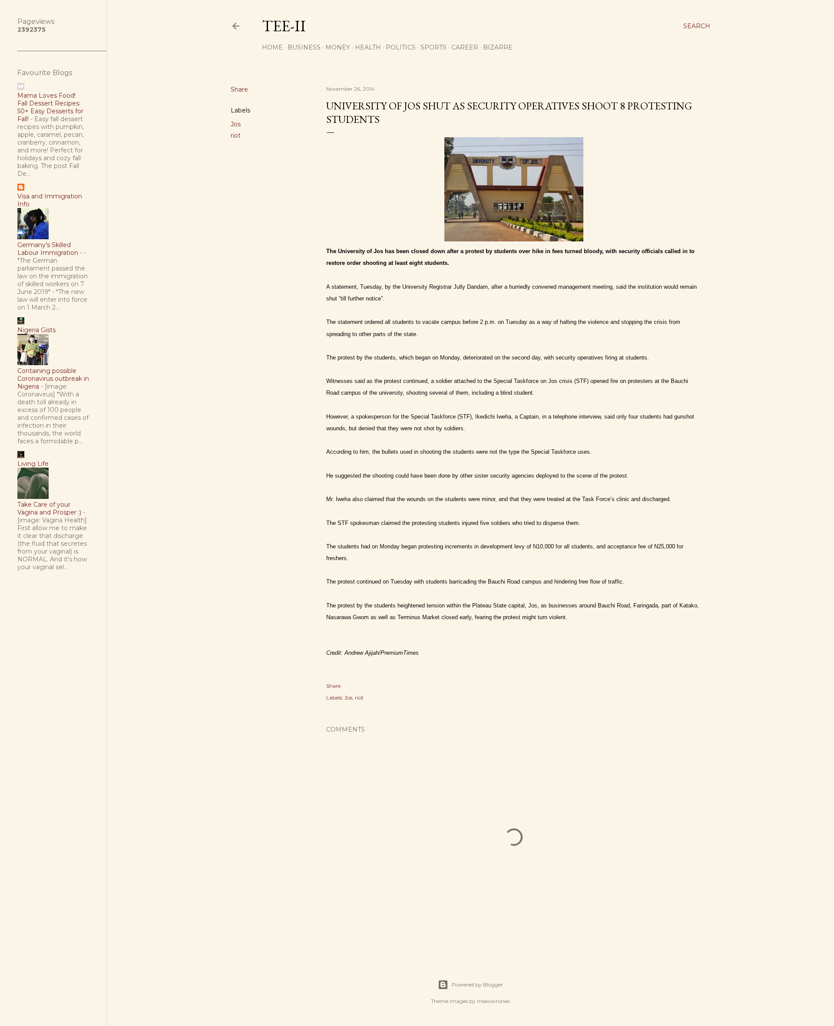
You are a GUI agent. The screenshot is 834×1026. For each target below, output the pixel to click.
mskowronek (493, 1001)
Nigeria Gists (36, 330)
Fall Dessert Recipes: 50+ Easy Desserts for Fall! (50, 111)
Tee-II (284, 26)
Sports (433, 47)
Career (464, 47)
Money (337, 47)
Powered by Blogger (477, 984)
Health (368, 47)
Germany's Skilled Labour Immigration (47, 249)
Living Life (33, 464)
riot (236, 135)
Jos (236, 124)
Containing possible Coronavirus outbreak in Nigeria (53, 378)
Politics (401, 47)
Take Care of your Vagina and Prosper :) (49, 508)
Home (272, 47)
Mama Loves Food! (46, 95)
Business (304, 47)
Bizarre (498, 47)
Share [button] (239, 89)
